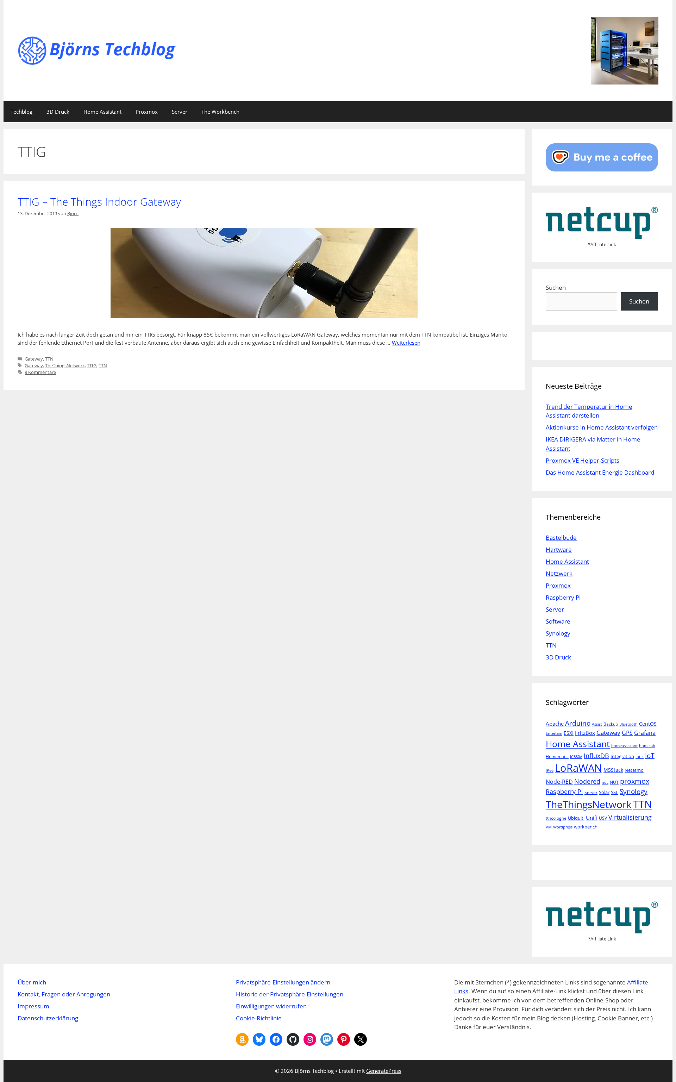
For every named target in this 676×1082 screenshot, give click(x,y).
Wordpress (562, 827)
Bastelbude (561, 537)
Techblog (21, 111)
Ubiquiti (576, 818)
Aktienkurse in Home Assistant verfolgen (602, 427)
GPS (627, 733)
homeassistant (624, 745)
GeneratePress (383, 1070)
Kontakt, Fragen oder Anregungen (64, 994)
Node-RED (559, 782)
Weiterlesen (406, 342)
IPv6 (549, 770)
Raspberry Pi (563, 597)
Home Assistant (102, 111)
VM (549, 827)
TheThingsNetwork (65, 365)
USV (603, 818)
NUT (614, 782)
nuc (605, 782)
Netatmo (634, 770)
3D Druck (57, 111)
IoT (650, 755)
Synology (558, 633)
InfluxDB (596, 755)
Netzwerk (559, 573)
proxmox (634, 781)
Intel (640, 756)
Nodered (587, 781)
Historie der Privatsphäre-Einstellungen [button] (289, 994)
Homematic (557, 756)
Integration (622, 756)
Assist (597, 724)
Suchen (556, 287)
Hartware (559, 549)
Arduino (577, 723)
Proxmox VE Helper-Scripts (582, 460)
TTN (49, 359)
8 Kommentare (40, 372)
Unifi (591, 817)
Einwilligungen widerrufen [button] (271, 1006)
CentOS (648, 723)
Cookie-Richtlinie (259, 1018)
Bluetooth (628, 724)
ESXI (569, 733)
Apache (555, 723)
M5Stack (613, 770)
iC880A (576, 756)
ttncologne (556, 818)
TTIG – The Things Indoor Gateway (99, 201)
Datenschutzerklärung (48, 1018)
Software (558, 621)
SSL (614, 792)
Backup (610, 724)
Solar (604, 792)
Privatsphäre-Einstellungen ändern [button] (283, 982)
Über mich (32, 982)
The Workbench (220, 111)
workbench (585, 827)
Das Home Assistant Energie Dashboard (600, 472)
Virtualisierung (630, 817)
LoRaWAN (578, 768)
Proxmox (147, 111)
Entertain (554, 733)
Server (179, 111)
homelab (647, 745)
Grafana (645, 732)
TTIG (91, 365)
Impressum (33, 1006)
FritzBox (585, 732)
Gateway (34, 359)
